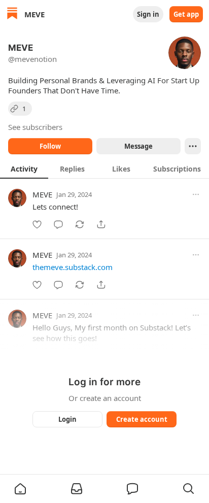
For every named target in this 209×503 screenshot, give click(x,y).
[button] (20, 489)
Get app (186, 14)
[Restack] (79, 224)
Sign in (148, 14)
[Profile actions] (193, 146)
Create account (141, 419)
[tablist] (104, 168)
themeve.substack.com (72, 267)
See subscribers (35, 127)
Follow (50, 146)
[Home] (12, 14)
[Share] (101, 224)
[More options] (196, 194)
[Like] (37, 224)
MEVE (42, 194)
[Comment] (58, 224)
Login (67, 419)
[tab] (24, 168)
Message (138, 146)
